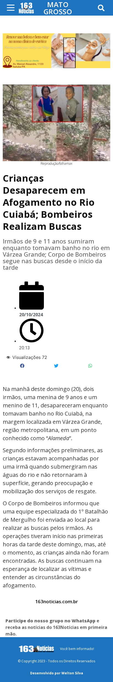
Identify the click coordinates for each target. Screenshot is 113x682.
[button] (101, 8)
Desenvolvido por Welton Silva (56, 673)
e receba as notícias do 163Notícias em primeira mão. (56, 627)
